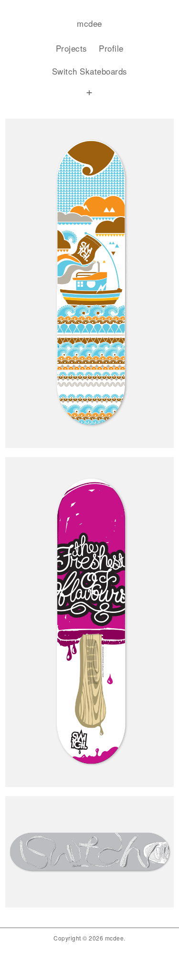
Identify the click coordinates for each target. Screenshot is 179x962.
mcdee (89, 23)
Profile (111, 48)
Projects (71, 48)
